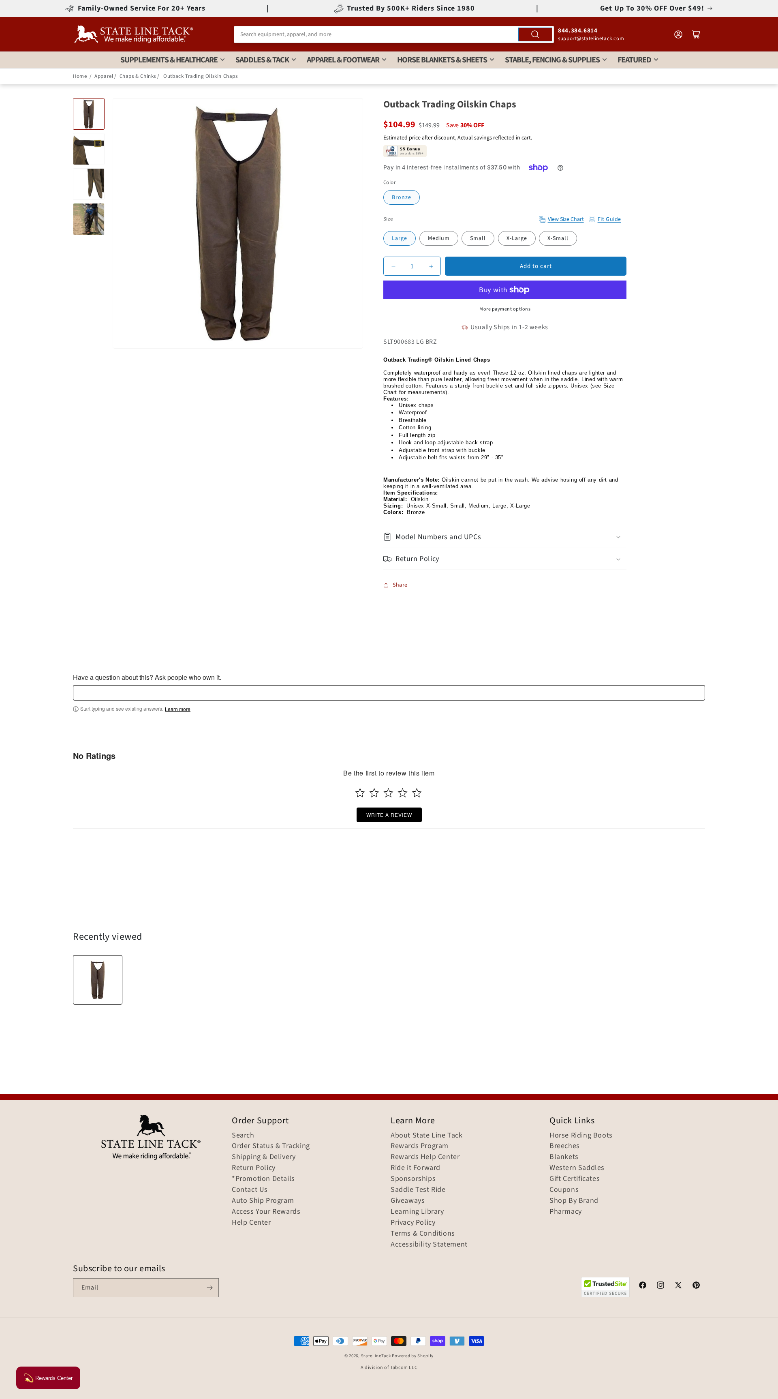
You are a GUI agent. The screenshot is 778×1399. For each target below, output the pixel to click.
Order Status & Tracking (271, 1146)
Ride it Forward (415, 1168)
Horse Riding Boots (581, 1135)
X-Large (517, 238)
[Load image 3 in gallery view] (89, 184)
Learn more (177, 709)
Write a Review (389, 814)
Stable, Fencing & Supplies (552, 60)
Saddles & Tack (262, 60)
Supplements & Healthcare (169, 60)
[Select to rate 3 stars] (388, 792)
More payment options (504, 309)
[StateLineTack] (133, 34)
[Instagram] (660, 1286)
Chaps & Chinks (138, 76)
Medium (439, 238)
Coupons (564, 1190)
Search (243, 1135)
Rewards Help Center (425, 1157)
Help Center (251, 1223)
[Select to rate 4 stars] (402, 792)
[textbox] (389, 693)
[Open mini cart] (696, 34)
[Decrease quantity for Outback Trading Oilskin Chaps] (393, 266)
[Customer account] (678, 34)
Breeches (564, 1146)
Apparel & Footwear (343, 60)
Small (478, 238)
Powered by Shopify (413, 1356)
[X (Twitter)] (678, 1286)
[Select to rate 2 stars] (374, 792)
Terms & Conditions (423, 1233)
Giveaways (408, 1201)
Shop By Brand (573, 1201)
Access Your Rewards (266, 1212)
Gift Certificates (574, 1179)
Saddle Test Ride (418, 1190)
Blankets (564, 1157)
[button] (504, 537)
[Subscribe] (209, 1287)
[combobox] (394, 34)
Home (80, 76)
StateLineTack (376, 1356)
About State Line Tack (427, 1135)
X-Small (558, 238)
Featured (634, 60)
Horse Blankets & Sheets (442, 60)
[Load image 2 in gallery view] (89, 149)
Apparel (103, 76)
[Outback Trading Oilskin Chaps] (97, 980)
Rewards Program (420, 1146)
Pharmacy (565, 1212)
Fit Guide (609, 219)
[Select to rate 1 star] (360, 792)
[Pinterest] (696, 1286)
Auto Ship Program (263, 1201)
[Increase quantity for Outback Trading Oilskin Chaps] (431, 266)
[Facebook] (643, 1286)
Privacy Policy (413, 1223)
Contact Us (250, 1190)
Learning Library (417, 1212)
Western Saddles (577, 1168)
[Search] (535, 34)
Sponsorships (413, 1179)
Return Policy (254, 1168)
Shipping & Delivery (263, 1157)
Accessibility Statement (429, 1244)
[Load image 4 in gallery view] (89, 219)
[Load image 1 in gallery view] (89, 114)
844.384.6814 (577, 30)
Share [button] (400, 585)
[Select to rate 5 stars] (416, 792)
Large (399, 238)
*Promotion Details (263, 1179)
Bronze (401, 197)
